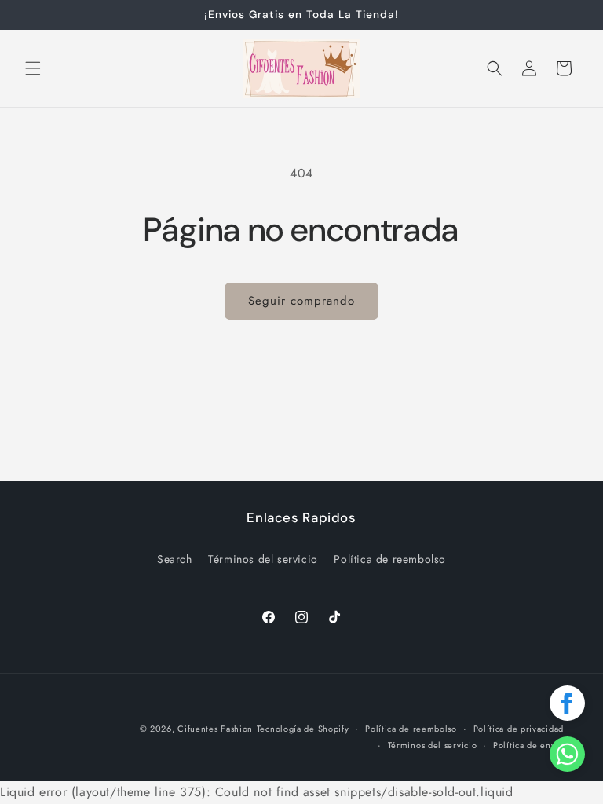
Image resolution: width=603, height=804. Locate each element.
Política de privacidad (518, 728)
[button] (33, 68)
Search (174, 559)
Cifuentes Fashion (215, 728)
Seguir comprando (301, 300)
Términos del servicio (263, 559)
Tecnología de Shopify (303, 728)
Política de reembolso (390, 559)
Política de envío (528, 745)
